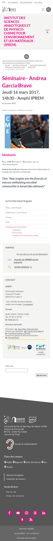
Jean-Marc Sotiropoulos (28, 329)
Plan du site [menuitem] (11, 492)
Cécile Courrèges (34, 331)
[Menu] (43, 9)
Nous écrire (13, 319)
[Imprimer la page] (26, 56)
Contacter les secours (16, 479)
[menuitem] (26, 207)
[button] (45, 31)
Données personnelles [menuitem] (26, 538)
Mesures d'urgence (14, 475)
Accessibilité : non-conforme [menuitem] (26, 533)
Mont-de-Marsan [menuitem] (33, 462)
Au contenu (13, 2)
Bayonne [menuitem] (19, 462)
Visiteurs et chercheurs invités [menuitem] (25, 235)
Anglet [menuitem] (9, 462)
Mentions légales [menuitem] (26, 528)
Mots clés (9, 366)
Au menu (38, 2)
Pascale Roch (13, 337)
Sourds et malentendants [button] (25, 444)
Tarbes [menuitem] (9, 467)
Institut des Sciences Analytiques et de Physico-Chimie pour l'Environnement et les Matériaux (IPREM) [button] (19, 31)
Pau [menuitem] (45, 462)
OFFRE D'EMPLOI (21, 267)
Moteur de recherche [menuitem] (15, 496)
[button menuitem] (48, 9)
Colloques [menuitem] (16, 230)
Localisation (28, 304)
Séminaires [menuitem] (17, 232)
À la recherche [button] (26, 2)
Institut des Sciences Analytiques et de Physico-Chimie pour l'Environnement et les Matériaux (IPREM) (22, 62)
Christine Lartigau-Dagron (19, 333)
